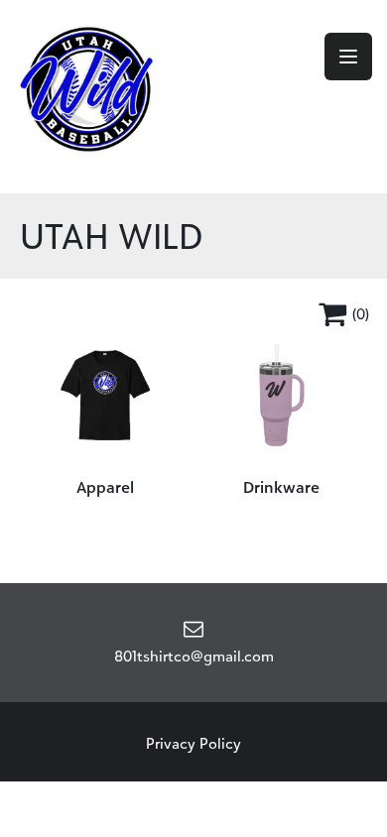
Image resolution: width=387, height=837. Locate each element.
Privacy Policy (193, 743)
